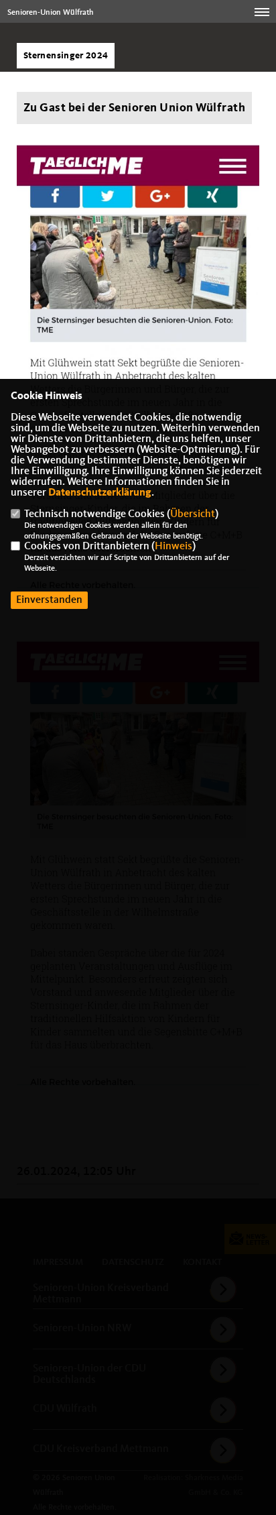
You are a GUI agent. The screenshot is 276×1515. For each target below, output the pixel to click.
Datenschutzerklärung (99, 493)
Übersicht (192, 514)
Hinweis (173, 546)
